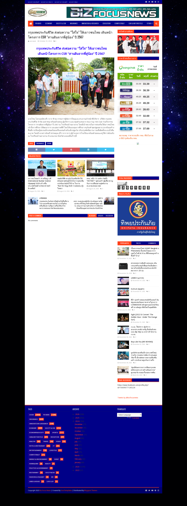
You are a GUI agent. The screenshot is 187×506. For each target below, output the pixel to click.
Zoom (49, 143)
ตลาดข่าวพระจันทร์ (33, 2)
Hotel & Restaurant (37, 446)
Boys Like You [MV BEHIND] (142, 342)
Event (56, 459)
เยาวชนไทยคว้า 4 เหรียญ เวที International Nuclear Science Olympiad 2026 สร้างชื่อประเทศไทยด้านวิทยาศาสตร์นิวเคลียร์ (39, 183)
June (77, 445)
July (76, 442)
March (77, 455)
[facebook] (146, 2)
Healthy (32, 441)
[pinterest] (155, 2)
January (78, 462)
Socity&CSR (50, 472)
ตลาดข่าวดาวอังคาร (47, 2)
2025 (77, 418)
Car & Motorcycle (136, 23)
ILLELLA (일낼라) (137, 289)
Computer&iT (119, 23)
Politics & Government (38, 468)
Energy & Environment (38, 459)
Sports (55, 432)
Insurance (74, 23)
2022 (77, 470)
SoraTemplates (66, 490)
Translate (135, 418)
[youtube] (152, 2)
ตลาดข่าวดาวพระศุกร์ (61, 2)
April (77, 452)
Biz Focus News (45, 490)
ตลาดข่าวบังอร (73, 2)
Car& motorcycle (36, 437)
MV (52, 477)
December (79, 424)
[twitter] (149, 2)
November (79, 428)
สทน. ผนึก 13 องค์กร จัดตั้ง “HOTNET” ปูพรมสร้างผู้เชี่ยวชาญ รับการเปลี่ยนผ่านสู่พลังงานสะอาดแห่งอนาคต (100, 182)
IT (54, 446)
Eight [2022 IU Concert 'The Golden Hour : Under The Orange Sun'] (144, 317)
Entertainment (35, 450)
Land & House (34, 481)
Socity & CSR (61, 23)
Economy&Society (36, 432)
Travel (45, 441)
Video (58, 441)
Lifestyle (53, 450)
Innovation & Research (90, 23)
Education (106, 23)
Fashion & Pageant (36, 477)
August (78, 438)
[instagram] (158, 2)
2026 (77, 414)
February (78, 459)
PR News (38, 23)
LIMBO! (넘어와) (137, 278)
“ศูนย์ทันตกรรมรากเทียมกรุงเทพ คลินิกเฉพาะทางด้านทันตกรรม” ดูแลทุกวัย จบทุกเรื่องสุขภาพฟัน (143, 369)
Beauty (48, 464)
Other (149, 23)
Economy (48, 23)
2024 (77, 421)
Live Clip (50, 481)
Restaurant (34, 472)
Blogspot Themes (90, 490)
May (76, 449)
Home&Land (33, 464)
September (79, 435)
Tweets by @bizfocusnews (128, 398)
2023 (77, 467)
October (78, 431)
